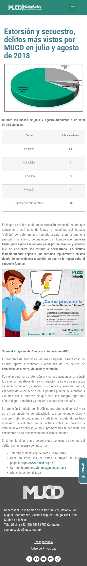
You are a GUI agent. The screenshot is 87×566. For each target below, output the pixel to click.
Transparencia (43, 542)
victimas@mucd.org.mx (51, 468)
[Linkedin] (51, 559)
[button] (72, 7)
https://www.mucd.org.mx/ (38, 463)
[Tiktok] (58, 559)
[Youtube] (43, 559)
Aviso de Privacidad (43, 548)
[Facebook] (36, 559)
